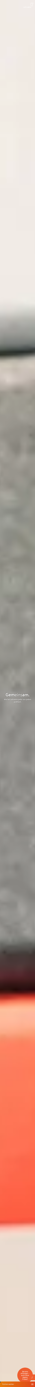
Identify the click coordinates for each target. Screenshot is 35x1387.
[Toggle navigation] (32, 1384)
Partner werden (8, 1384)
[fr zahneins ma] (28, 5)
